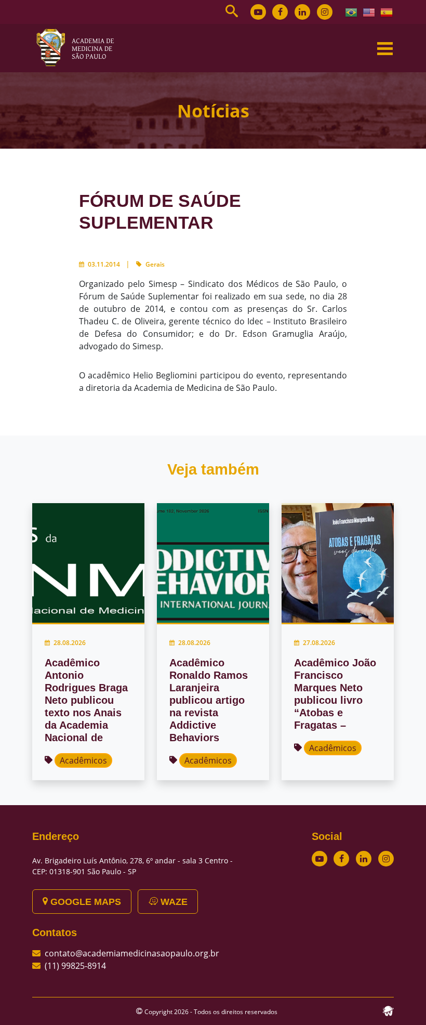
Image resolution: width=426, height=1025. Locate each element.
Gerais (155, 264)
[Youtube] (258, 12)
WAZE (173, 902)
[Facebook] (280, 12)
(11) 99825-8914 (75, 965)
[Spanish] (387, 11)
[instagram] (324, 12)
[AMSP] (79, 47)
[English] (369, 11)
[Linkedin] (302, 12)
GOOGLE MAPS (84, 902)
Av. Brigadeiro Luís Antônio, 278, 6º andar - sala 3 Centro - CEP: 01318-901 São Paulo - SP (132, 866)
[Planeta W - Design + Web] (388, 1010)
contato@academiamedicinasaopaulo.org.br (132, 953)
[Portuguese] (351, 11)
